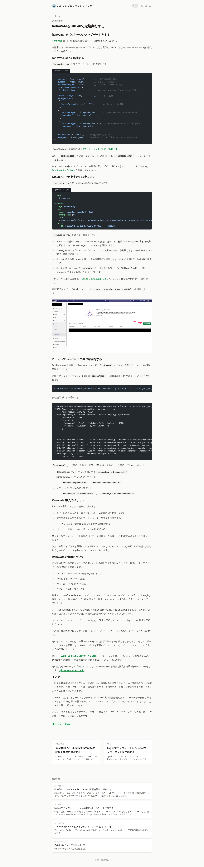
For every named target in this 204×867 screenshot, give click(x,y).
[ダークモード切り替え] (135, 6)
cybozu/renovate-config (71, 670)
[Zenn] (150, 6)
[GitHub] (146, 6)
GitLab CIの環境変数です (94, 278)
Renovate (57, 40)
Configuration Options (63, 170)
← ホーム (56, 16)
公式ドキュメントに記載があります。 (101, 149)
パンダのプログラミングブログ (74, 5)
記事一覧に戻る (102, 860)
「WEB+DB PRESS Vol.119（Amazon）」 (80, 655)
